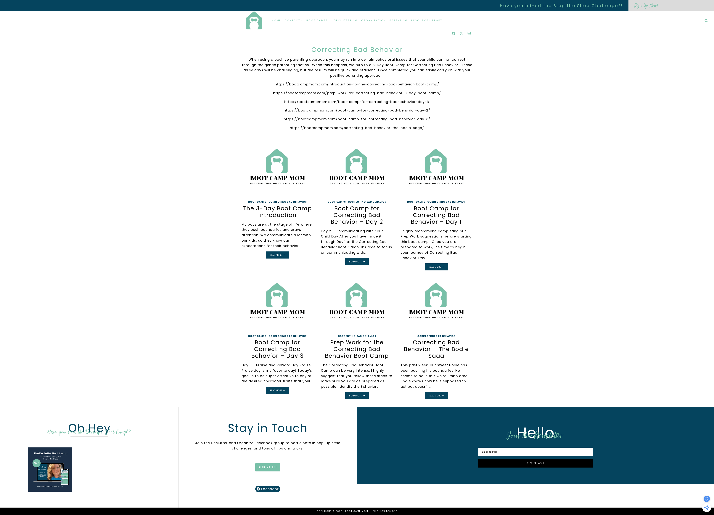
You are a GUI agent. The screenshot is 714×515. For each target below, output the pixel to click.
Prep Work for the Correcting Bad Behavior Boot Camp (357, 349)
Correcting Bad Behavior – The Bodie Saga (436, 349)
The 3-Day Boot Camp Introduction (277, 211)
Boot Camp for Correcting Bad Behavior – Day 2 (357, 215)
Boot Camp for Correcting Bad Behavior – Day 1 (436, 215)
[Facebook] (453, 33)
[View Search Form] (706, 20)
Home (276, 20)
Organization (373, 20)
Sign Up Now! (646, 5)
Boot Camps (257, 201)
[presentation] (277, 170)
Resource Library (426, 20)
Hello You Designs (384, 511)
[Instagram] (469, 33)
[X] (461, 33)
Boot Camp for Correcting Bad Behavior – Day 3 (277, 349)
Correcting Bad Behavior (287, 201)
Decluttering (346, 20)
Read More (279, 255)
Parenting (399, 20)
